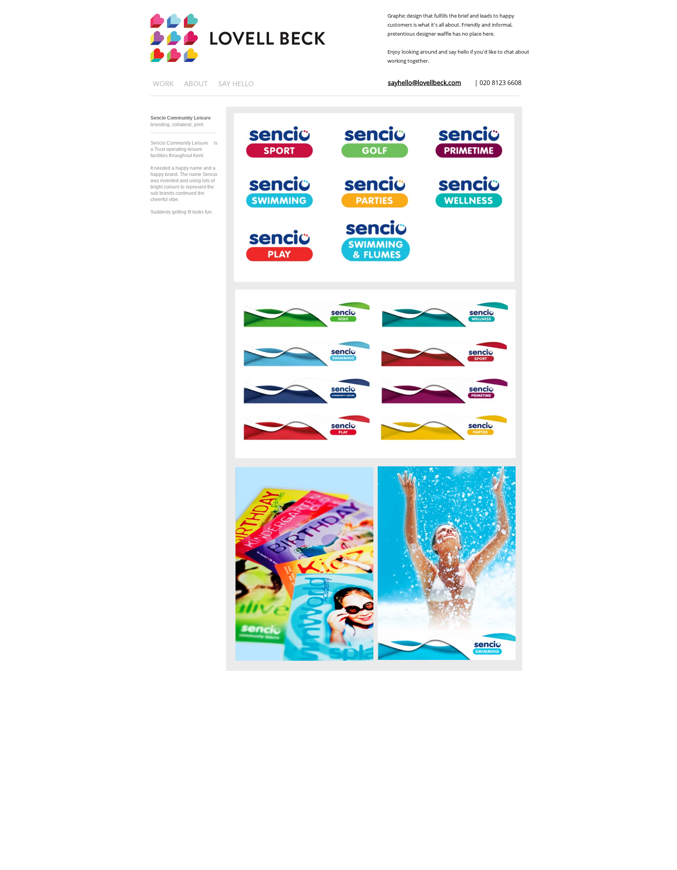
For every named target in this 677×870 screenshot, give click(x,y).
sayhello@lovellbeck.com (424, 82)
